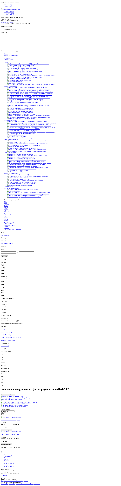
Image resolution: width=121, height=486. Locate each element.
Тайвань (6, 228)
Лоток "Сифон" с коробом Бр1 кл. (10, 434)
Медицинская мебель (10, 152)
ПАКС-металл (8, 223)
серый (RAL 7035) (6, 335)
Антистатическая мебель (11, 139)
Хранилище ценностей (21, 405)
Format (6, 207)
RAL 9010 (4, 329)
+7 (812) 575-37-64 (9, 12)
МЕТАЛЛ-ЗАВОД (9, 222)
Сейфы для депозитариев (23, 403)
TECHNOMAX (8, 214)
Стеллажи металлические (11, 103)
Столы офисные (8, 186)
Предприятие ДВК (9, 225)
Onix (5, 210)
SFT (5, 213)
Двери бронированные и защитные (32, 398)
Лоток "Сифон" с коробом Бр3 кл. (10, 420)
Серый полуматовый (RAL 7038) (11, 337)
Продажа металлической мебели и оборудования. (14, 481)
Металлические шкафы (10, 86)
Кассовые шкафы (17, 399)
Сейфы (6, 62)
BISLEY (6, 201)
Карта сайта (4, 475)
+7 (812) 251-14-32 (9, 15)
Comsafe (6, 204)
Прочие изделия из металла (11, 188)
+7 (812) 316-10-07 (9, 13)
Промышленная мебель (10, 120)
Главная (6, 54)
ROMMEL (7, 212)
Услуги (6, 45)
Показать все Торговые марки (12, 229)
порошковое (5, 346)
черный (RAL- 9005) (8, 340)
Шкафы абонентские (20, 406)
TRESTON (7, 216)
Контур (6, 220)
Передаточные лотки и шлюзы (28, 402)
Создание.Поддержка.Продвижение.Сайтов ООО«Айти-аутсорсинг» (20, 484)
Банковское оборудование (11, 55)
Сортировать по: (5, 409)
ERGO (6, 206)
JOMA (6, 209)
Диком (6, 219)
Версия (6, 217)
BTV (5, 203)
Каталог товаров (10, 35)
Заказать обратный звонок (7, 394)
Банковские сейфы (17, 396)
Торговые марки (8, 59)
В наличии (5, 235)
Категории (7, 58)
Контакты (7, 48)
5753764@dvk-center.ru (7, 22)
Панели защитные (17, 400)
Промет (6, 226)
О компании (8, 38)
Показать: (3, 412)
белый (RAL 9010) (7, 332)
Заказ (5, 41)
